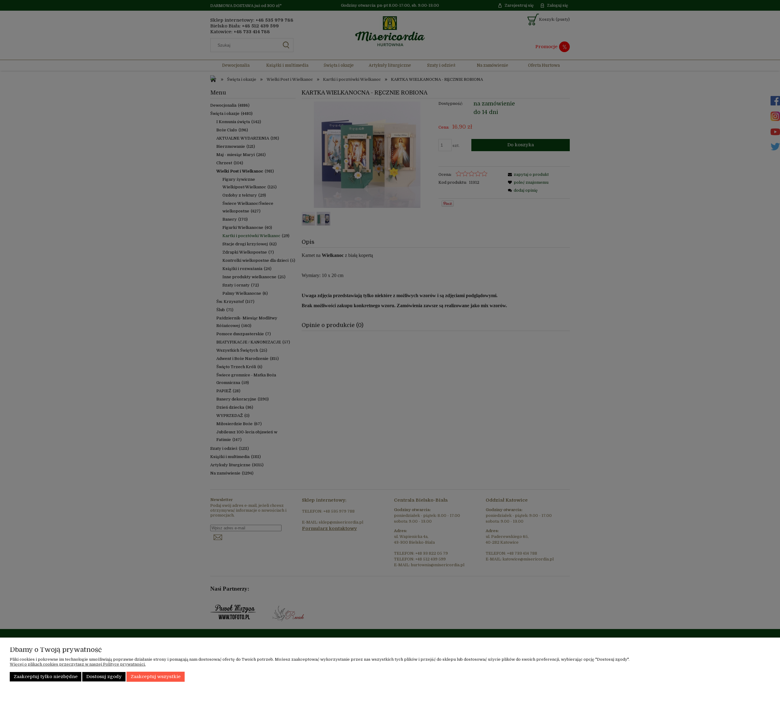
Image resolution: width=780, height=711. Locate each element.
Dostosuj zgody (104, 676)
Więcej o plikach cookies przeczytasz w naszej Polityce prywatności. (78, 664)
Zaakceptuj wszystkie (156, 676)
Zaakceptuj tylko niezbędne (46, 676)
